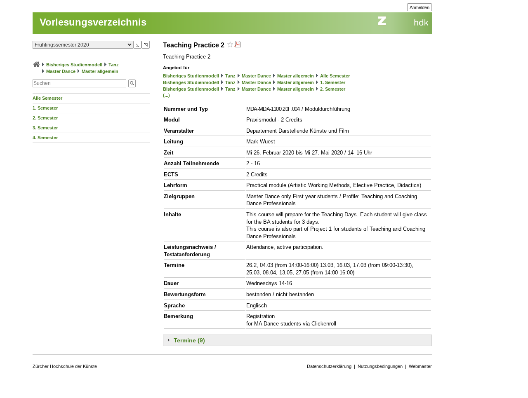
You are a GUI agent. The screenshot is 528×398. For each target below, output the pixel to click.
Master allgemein (100, 71)
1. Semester (45, 107)
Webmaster (420, 366)
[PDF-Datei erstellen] (237, 45)
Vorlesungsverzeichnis (93, 22)
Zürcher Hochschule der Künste (65, 366)
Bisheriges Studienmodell (74, 64)
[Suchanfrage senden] (132, 83)
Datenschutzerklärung (329, 366)
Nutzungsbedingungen (380, 366)
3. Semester (45, 127)
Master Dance (60, 71)
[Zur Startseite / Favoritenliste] (36, 64)
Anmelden (419, 7)
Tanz (113, 64)
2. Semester (45, 117)
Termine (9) (189, 340)
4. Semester (45, 137)
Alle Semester (47, 98)
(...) (166, 95)
